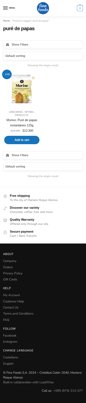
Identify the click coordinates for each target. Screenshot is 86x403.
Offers (29, 112)
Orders (8, 267)
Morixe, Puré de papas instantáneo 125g (21, 122)
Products (22, 115)
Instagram (10, 342)
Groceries (16, 112)
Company (9, 261)
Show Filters (20, 45)
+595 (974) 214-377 (68, 391)
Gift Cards (10, 279)
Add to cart (22, 140)
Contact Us (10, 307)
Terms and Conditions (18, 313)
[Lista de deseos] (33, 78)
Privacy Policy (13, 273)
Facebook (9, 335)
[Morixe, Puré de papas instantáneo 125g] (21, 89)
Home (6, 20)
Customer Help (13, 301)
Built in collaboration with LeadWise (28, 382)
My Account (11, 295)
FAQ (6, 320)
